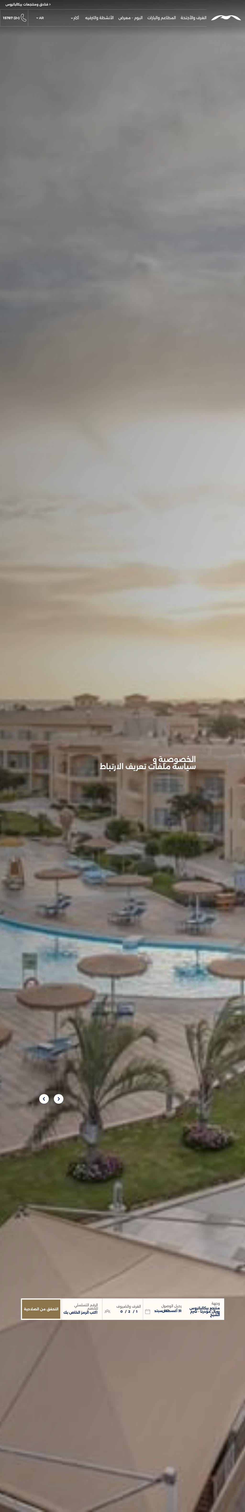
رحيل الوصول (171, 1306)
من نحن (125, 4)
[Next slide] (44, 1099)
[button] (40, 18)
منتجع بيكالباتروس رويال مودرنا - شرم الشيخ (204, 1312)
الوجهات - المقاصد (203, 4)
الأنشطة (148, 4)
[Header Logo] (225, 17)
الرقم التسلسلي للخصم (86, 1306)
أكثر (75, 18)
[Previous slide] (58, 1099)
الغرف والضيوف (128, 1306)
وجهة (216, 1303)
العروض (172, 4)
